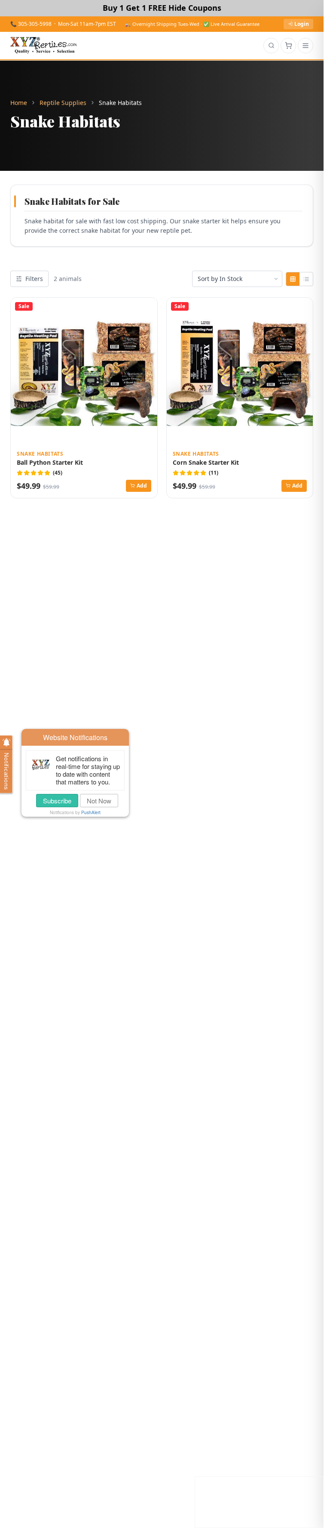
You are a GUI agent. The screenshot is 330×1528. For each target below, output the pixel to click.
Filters (34, 279)
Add (142, 485)
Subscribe (57, 800)
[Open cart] (288, 45)
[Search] (271, 45)
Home (18, 103)
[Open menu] (305, 45)
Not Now (99, 800)
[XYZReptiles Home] (43, 45)
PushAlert (91, 812)
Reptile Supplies (63, 103)
